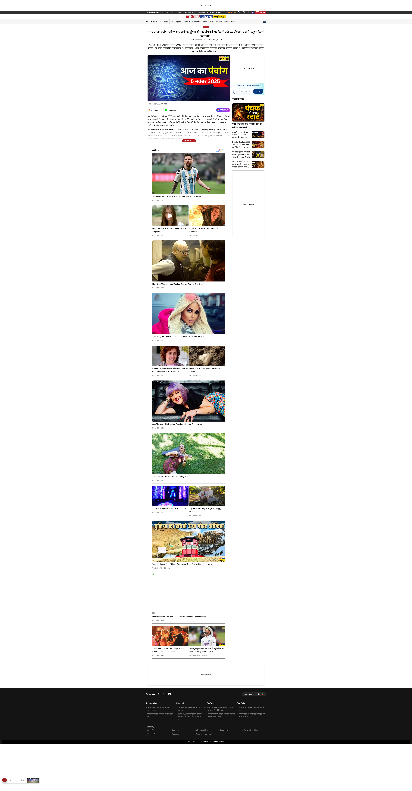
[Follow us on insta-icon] (169, 694)
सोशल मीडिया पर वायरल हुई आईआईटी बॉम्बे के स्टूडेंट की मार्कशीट (252, 715)
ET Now (178, 12)
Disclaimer (175, 734)
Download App (249, 694)
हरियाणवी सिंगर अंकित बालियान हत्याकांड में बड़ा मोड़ (191, 709)
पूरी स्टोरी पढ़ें (188, 141)
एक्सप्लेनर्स (218, 22)
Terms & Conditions (251, 730)
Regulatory (224, 730)
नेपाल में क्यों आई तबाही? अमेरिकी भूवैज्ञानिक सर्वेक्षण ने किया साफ (221, 715)
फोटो (211, 22)
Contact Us (175, 730)
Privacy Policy (152, 734)
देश (160, 22)
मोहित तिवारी (199, 40)
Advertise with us (201, 730)
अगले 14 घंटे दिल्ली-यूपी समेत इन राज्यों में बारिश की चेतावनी (251, 709)
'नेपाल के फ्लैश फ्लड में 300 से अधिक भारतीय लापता (158, 709)
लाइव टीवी (262, 12)
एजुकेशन (178, 22)
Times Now (165, 12)
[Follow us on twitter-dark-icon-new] (164, 694)
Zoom (172, 12)
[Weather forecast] (243, 12)
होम (147, 22)
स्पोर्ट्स (166, 22)
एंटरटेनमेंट (187, 22)
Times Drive (210, 12)
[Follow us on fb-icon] (158, 694)
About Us (150, 730)
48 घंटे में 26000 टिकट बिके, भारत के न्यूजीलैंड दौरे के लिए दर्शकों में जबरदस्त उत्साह (189, 716)
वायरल (233, 22)
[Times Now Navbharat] (206, 16)
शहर (172, 22)
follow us (156, 110)
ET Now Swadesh (188, 12)
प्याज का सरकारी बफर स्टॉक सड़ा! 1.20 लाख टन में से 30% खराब (220, 709)
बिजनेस (205, 22)
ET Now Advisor (200, 12)
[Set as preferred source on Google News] (223, 110)
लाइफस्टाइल (196, 22)
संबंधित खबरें (238, 99)
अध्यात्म (226, 22)
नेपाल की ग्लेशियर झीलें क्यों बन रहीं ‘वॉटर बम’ (160, 715)
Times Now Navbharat (152, 12)
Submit (258, 91)
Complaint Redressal (203, 734)
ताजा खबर (154, 22)
